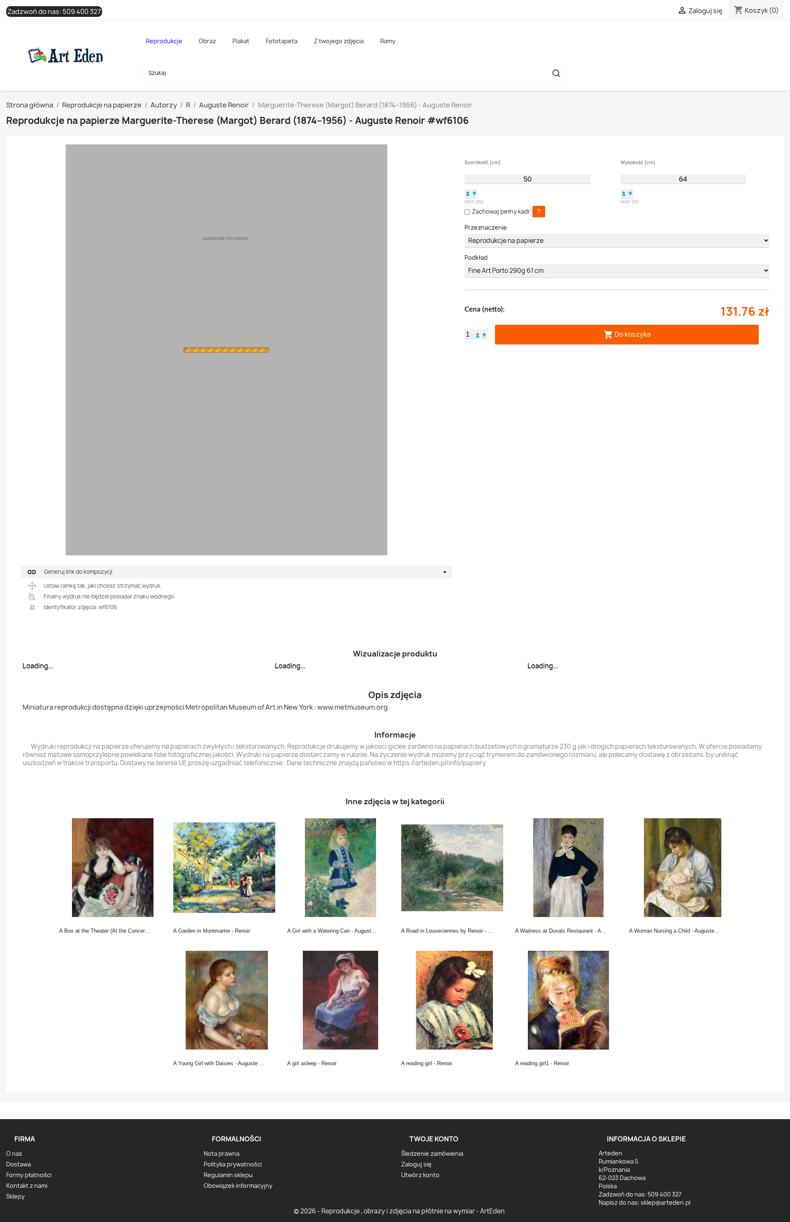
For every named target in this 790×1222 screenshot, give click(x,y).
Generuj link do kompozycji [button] (69, 572)
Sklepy (15, 1196)
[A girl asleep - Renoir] (340, 999)
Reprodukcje (164, 41)
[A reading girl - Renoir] (454, 999)
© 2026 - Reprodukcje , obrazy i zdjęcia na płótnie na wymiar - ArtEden (399, 1211)
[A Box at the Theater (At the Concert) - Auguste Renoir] (112, 867)
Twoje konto (433, 1138)
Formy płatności (28, 1175)
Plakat (240, 41)
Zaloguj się (416, 1164)
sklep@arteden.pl (665, 1202)
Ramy (387, 41)
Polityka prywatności (233, 1164)
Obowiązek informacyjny (238, 1185)
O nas (14, 1153)
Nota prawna (221, 1153)
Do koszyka (627, 334)
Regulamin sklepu (228, 1175)
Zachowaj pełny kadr (501, 211)
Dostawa (18, 1164)
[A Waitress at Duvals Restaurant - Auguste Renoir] (568, 867)
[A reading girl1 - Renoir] (568, 999)
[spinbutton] (527, 179)
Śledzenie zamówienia (432, 1153)
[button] (468, 193)
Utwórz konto (420, 1175)
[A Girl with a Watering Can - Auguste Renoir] (340, 867)
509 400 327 (82, 11)
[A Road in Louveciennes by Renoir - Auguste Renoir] (454, 867)
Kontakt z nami (26, 1185)
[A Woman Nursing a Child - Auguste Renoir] (682, 867)
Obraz (207, 41)
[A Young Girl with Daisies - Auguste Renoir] (226, 999)
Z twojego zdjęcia (339, 41)
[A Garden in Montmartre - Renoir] (226, 867)
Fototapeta (281, 41)
